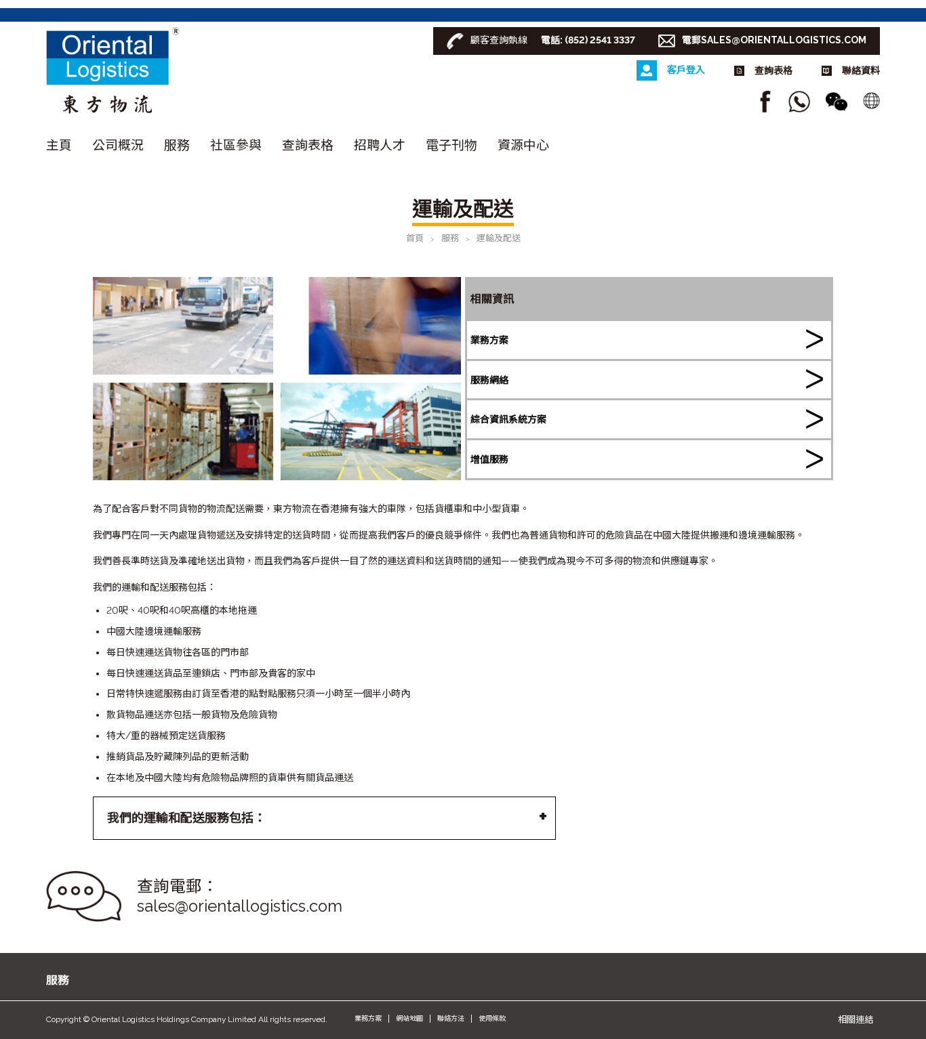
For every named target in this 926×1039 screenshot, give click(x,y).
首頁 (415, 238)
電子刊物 (451, 144)
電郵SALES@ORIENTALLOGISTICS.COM (774, 40)
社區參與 (236, 144)
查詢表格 (308, 144)
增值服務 (489, 459)
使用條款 (492, 1018)
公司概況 (118, 144)
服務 (177, 144)
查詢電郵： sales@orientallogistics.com (239, 896)
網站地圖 (409, 1018)
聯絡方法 (450, 1018)
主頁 (59, 144)
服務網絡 (489, 380)
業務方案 (489, 340)
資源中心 (523, 144)
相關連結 (855, 1019)
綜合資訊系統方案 (508, 419)
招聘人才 (379, 144)
